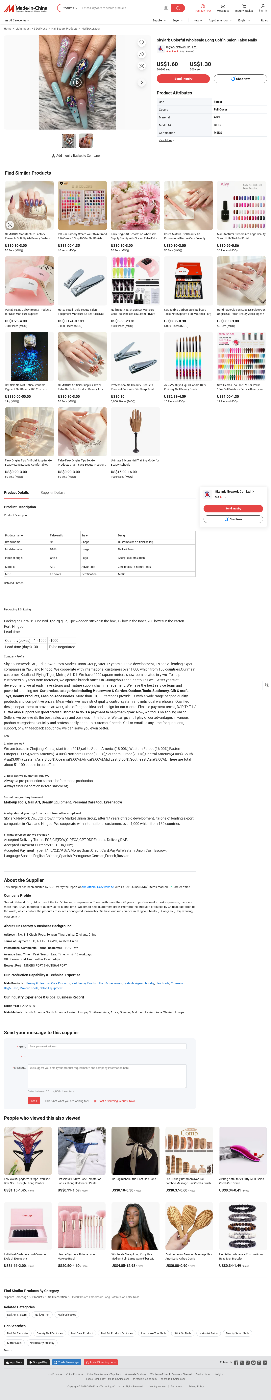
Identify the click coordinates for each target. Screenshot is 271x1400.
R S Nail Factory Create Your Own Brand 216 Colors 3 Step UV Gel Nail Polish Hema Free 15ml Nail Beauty (82, 236)
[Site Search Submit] (178, 8)
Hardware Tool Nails (153, 1333)
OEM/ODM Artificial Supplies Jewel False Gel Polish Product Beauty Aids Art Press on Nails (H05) (80, 387)
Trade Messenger (66, 1362)
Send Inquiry (183, 79)
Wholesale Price (158, 1374)
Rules (264, 20)
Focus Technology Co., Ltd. (107, 1386)
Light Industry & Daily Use (31, 28)
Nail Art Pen (42, 1314)
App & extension (219, 20)
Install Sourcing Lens (103, 1362)
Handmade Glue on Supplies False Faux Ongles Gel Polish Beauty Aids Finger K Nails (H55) (241, 312)
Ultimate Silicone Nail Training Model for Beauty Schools (135, 462)
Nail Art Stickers (17, 1314)
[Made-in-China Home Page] (25, 8)
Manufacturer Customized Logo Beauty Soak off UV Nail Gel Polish (241, 236)
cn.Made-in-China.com (173, 1378)
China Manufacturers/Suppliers (104, 1374)
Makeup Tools (29, 988)
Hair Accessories (110, 983)
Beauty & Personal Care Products (48, 983)
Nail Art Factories (17, 1333)
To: (24, 1057)
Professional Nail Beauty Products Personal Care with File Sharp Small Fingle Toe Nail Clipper (132, 387)
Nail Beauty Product (84, 983)
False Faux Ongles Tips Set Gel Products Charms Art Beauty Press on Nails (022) (81, 462)
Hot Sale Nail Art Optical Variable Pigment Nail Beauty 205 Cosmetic (26, 387)
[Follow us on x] (242, 1362)
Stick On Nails (182, 1333)
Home (7, 28)
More (7, 1350)
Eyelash (128, 983)
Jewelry (149, 983)
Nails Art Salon (209, 1333)
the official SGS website (98, 887)
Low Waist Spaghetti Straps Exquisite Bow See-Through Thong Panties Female (27, 1183)
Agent (139, 983)
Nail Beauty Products (64, 28)
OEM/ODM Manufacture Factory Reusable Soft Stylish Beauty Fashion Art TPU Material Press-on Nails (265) (28, 236)
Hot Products (55, 1374)
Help (196, 20)
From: (22, 1046)
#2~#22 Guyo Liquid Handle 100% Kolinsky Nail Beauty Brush (185, 387)
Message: (20, 1067)
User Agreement (157, 1386)
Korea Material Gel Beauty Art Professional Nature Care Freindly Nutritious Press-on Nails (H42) (184, 236)
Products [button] (68, 8)
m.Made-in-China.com (145, 1378)
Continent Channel (182, 1374)
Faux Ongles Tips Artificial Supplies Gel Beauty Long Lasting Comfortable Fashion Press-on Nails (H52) (28, 462)
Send (34, 1101)
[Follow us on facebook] (236, 1362)
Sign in (263, 10)
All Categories (17, 20)
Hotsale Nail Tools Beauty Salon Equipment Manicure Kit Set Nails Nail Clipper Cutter (81, 312)
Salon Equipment (51, 988)
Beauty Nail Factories (50, 1333)
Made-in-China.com (118, 1378)
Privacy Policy (196, 1386)
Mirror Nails (14, 1343)
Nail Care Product (82, 1333)
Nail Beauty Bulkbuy (42, 1343)
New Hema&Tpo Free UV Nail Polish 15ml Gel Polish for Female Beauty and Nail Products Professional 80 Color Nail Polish (241, 387)
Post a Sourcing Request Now (114, 1101)
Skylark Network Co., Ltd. (181, 47)
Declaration (177, 1386)
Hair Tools (162, 983)
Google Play (38, 1362)
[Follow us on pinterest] (259, 1362)
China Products (74, 1374)
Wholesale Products (135, 1374)
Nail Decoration (91, 28)
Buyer (176, 20)
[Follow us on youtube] (253, 1362)
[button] (166, 8)
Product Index (203, 1374)
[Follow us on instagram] (248, 1362)
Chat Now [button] (243, 79)
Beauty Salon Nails (237, 1333)
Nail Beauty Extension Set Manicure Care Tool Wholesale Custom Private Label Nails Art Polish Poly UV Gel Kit (133, 312)
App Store (14, 1362)
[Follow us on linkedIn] (265, 1362)
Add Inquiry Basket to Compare (78, 155)
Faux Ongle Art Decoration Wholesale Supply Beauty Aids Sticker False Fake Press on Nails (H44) (134, 236)
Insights (219, 1374)
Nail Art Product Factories (117, 1333)
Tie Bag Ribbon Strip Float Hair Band (133, 1179)
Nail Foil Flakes (67, 1314)
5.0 (220, 497)
